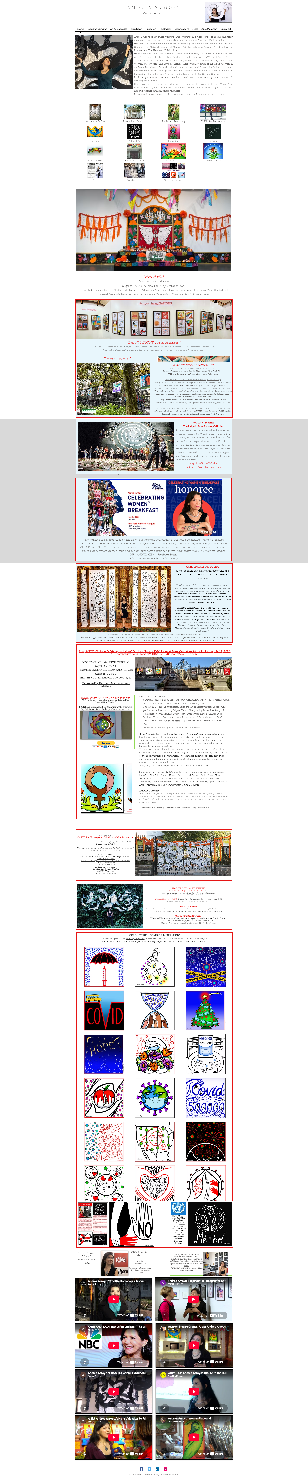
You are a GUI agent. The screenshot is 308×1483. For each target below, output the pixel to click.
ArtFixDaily (110, 863)
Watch (140, 1255)
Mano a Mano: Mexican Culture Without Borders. (182, 294)
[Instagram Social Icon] (165, 1469)
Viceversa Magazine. (206, 893)
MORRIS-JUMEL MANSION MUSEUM (106, 662)
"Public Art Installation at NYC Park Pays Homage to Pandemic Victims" (108, 858)
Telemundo (109, 865)
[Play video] (106, 725)
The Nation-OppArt (110, 869)
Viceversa (109, 871)
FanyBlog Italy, (190, 893)
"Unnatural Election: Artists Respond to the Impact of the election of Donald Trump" (188, 918)
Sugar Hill (128, 285)
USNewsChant (109, 873)
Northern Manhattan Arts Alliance (132, 290)
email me (124, 709)
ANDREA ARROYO (153, 8)
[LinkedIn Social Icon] (157, 1469)
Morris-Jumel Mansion (167, 290)
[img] (134, 152)
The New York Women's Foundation (148, 540)
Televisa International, (172, 893)
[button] (106, 744)
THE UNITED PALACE (98, 678)
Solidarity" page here (135, 939)
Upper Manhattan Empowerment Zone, (130, 294)
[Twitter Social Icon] (149, 1469)
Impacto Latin (109, 867)
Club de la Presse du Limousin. (191, 349)
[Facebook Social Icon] (141, 1469)
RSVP (176, 704)
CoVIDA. (112, 844)
